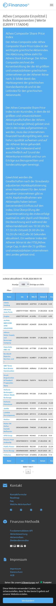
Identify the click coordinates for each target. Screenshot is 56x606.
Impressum (15, 568)
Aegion (6, 316)
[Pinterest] (31, 510)
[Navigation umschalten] (51, 5)
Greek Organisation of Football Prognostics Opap (9, 380)
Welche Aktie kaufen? (20, 504)
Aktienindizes (16, 537)
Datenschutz (16, 571)
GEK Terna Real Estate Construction (9, 368)
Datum (42, 297)
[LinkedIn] (41, 510)
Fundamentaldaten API (21, 530)
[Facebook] (11, 510)
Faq (11, 501)
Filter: (9, 290)
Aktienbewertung (18, 533)
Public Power (9, 446)
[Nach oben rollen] (50, 600)
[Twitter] (21, 510)
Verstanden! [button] (28, 600)
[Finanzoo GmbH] (16, 5)
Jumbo (6, 408)
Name (9, 297)
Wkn (33, 297)
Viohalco (7, 455)
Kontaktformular (18, 494)
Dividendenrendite (19, 540)
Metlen (6, 419)
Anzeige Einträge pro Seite (28, 284)
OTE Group (8, 435)
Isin (22, 297)
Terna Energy (9, 450)
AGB (12, 575)
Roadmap (14, 497)
